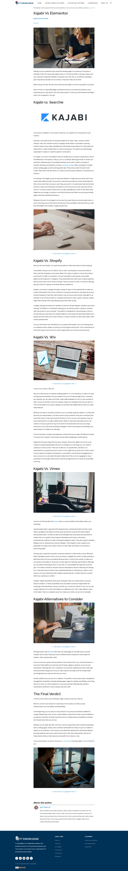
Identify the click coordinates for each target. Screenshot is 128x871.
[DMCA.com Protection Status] (20, 867)
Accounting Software (76, 3)
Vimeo (56, 521)
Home (40, 3)
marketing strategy (67, 165)
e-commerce (66, 741)
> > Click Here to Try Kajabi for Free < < (64, 254)
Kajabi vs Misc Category (41, 18)
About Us (104, 3)
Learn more (92, 8)
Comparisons (93, 3)
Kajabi (52, 652)
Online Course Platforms (54, 3)
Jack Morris (45, 807)
